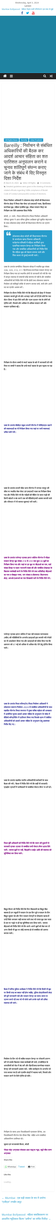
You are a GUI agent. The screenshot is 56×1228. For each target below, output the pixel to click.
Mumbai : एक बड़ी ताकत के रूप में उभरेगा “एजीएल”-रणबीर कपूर (24, 1200)
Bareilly (24, 140)
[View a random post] (51, 76)
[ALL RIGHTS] (5, 76)
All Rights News (11, 140)
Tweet (21, 1166)
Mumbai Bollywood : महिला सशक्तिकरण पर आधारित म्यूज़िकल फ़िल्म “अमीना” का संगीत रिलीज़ (26, 1216)
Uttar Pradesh (36, 140)
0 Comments (45, 183)
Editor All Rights (29, 183)
